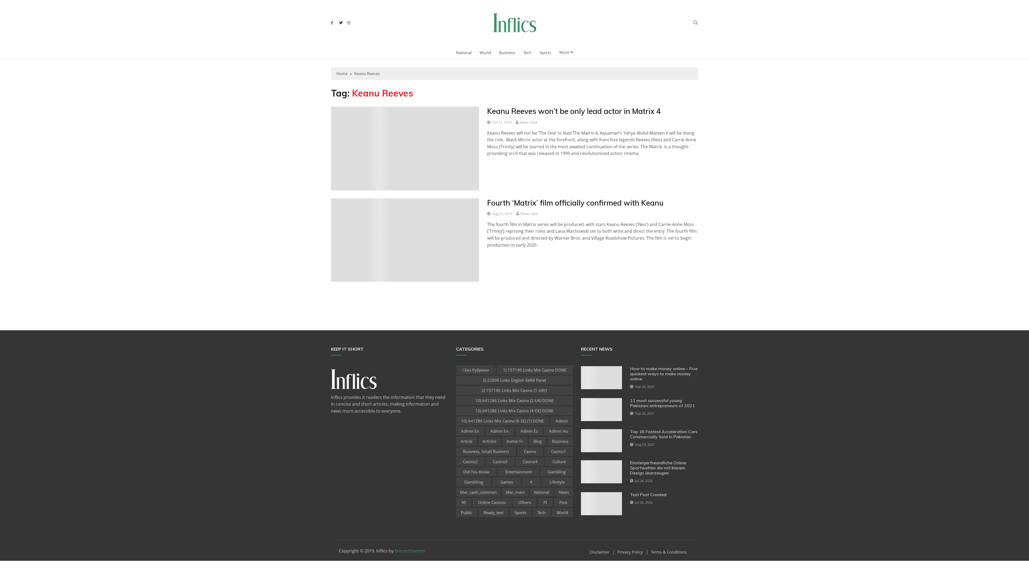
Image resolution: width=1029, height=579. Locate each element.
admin (561, 421)
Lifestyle (557, 482)
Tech (527, 52)
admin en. (499, 431)
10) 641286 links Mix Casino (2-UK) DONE (514, 400)
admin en (470, 431)
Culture (559, 461)
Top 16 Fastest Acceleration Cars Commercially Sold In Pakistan (664, 434)
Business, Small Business (486, 451)
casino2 (470, 461)
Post (563, 502)
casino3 (500, 461)
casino (530, 451)
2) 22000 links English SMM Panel (514, 380)
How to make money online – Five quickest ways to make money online (664, 373)
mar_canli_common (478, 492)
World (485, 52)
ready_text (493, 512)
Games (506, 482)
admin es (529, 431)
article (466, 441)
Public (466, 512)
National (464, 52)
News (564, 492)
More (564, 52)
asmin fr (514, 441)
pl (545, 502)
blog (538, 441)
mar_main (515, 492)
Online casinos (492, 502)
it (531, 482)
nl (464, 502)
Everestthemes (410, 551)
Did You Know (476, 471)
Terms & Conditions (669, 552)
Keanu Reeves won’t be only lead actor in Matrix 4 (574, 111)
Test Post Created (648, 494)
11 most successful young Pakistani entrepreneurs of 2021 (662, 403)
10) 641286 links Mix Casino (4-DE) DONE (514, 410)
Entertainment (518, 471)
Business (507, 52)
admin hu (558, 431)
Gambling (557, 471)
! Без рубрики (476, 370)
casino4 (530, 461)
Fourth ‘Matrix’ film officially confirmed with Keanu (575, 202)
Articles (489, 441)
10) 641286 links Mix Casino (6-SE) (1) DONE (502, 421)
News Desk (529, 122)
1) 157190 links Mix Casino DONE (534, 370)
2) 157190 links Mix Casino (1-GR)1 (514, 390)
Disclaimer (599, 552)
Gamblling (473, 482)
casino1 (558, 451)
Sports (545, 52)
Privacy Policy (630, 552)
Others (524, 502)
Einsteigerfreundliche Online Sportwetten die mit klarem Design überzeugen (658, 468)
